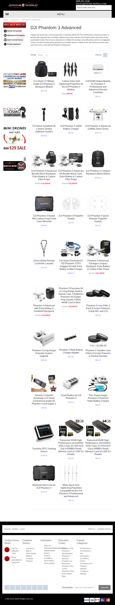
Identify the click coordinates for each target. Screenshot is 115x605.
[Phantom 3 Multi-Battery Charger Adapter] (71, 338)
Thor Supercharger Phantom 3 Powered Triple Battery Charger (98, 398)
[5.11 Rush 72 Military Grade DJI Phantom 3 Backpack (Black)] (44, 69)
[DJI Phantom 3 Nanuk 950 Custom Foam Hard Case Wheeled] (44, 203)
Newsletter (67, 587)
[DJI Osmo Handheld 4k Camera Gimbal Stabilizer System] (44, 113)
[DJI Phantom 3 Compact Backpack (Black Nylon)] (98, 158)
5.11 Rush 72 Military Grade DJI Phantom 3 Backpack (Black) (44, 84)
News (52, 563)
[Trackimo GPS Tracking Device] (44, 432)
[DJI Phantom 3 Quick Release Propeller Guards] (98, 203)
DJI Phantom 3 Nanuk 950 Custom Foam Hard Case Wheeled (44, 219)
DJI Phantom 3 (85, 548)
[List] (109, 55)
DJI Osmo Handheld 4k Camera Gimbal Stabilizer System (44, 129)
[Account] (66, 8)
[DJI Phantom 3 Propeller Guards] (71, 203)
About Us (91, 529)
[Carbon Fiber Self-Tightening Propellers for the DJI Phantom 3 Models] (71, 69)
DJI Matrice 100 (86, 564)
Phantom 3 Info (67, 548)
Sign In (28, 551)
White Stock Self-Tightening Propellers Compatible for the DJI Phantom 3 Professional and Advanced (71, 491)
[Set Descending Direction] (50, 55)
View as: (98, 55)
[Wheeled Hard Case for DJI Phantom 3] (44, 472)
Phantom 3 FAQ (68, 571)
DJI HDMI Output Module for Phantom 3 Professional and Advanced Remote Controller (98, 87)
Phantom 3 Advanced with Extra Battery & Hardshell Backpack (44, 308)
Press (46, 563)
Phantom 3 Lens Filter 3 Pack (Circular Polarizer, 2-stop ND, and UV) (98, 308)
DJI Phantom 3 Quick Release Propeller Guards (98, 219)
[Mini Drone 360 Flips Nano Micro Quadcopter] (14, 128)
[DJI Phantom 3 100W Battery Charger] (71, 113)
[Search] (109, 7)
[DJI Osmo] (14, 107)
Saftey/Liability (49, 551)
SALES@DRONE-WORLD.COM (91, 4)
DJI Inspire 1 (85, 556)
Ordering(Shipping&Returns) (55, 548)
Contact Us (30, 548)
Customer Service (104, 529)
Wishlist (15, 529)
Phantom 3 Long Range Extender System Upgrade (44, 353)
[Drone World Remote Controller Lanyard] (44, 248)
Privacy (47, 553)
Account (7, 529)
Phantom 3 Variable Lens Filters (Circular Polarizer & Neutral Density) (98, 353)
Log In (22, 529)
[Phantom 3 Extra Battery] (71, 383)
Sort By (33, 55)
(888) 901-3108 (83, 1)
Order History (31, 553)
